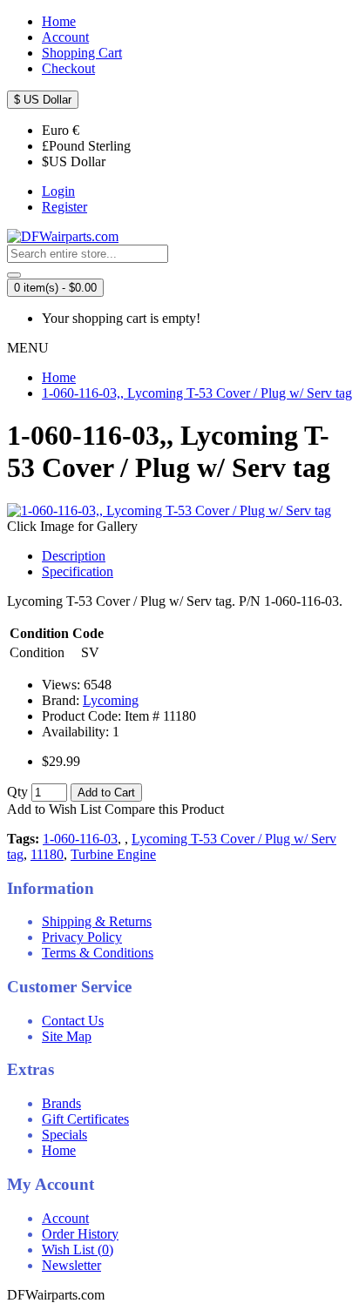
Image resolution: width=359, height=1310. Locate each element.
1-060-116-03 (80, 838)
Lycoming (111, 700)
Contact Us (73, 1020)
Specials (64, 1134)
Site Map (66, 1036)
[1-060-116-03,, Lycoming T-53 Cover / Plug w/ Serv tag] (169, 510)
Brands (61, 1103)
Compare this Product (164, 809)
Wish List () (77, 1249)
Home (59, 1150)
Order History (80, 1233)
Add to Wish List (54, 809)
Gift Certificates (85, 1119)
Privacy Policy (82, 937)
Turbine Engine (113, 854)
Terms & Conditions (97, 952)
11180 (47, 854)
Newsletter (71, 1265)
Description (73, 555)
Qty (17, 791)
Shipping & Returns (97, 921)
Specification (77, 571)
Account (65, 1218)
